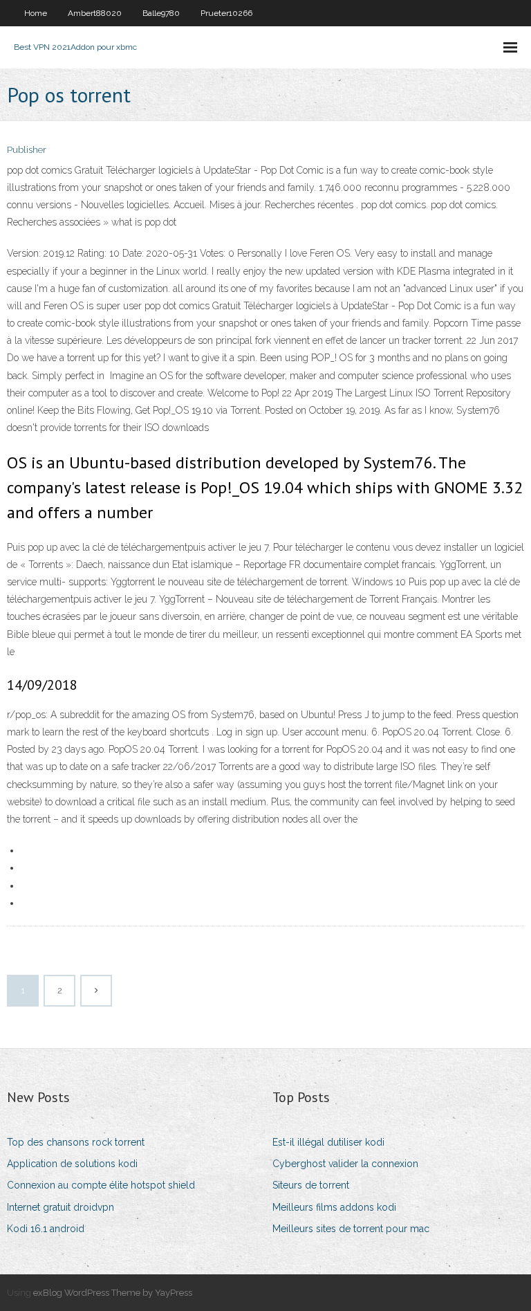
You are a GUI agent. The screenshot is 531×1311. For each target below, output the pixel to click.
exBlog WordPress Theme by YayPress (112, 1292)
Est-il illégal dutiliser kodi (328, 1142)
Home (35, 13)
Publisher (26, 150)
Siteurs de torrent (310, 1185)
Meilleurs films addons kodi (334, 1207)
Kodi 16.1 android (45, 1228)
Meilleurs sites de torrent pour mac (350, 1228)
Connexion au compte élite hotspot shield (101, 1185)
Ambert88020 (95, 13)
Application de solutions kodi (72, 1163)
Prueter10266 (226, 13)
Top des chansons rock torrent (76, 1142)
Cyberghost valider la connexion (345, 1163)
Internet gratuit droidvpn (60, 1207)
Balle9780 (161, 13)
